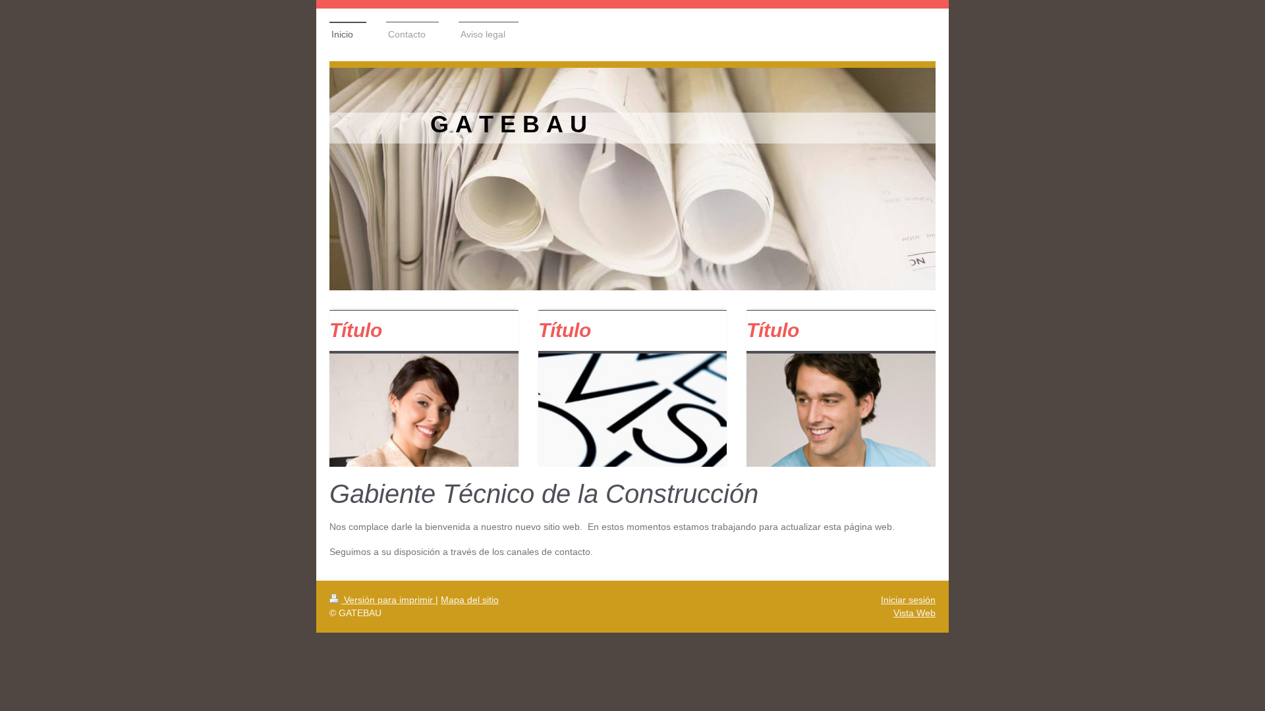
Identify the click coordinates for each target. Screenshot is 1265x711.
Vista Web (914, 613)
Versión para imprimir (388, 599)
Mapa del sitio (470, 599)
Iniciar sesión (908, 599)
